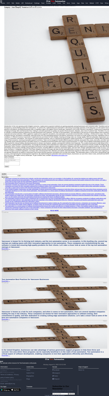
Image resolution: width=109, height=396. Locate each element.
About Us (81, 370)
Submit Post (30, 373)
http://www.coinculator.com (59, 155)
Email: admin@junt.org (7, 383)
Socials (54, 367)
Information (4, 367)
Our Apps (3, 386)
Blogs (28, 379)
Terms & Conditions (6, 374)
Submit (6, 166)
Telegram (57, 379)
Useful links (30, 367)
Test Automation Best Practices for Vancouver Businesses (22, 183)
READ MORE (54, 210)
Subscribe (71, 393)
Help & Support (83, 367)
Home (28, 370)
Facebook (56, 370)
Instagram (57, 373)
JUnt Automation (55, 1)
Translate (29, 386)
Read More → (6, 249)
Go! (19, 175)
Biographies (30, 376)
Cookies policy (9, 377)
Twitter (56, 376)
